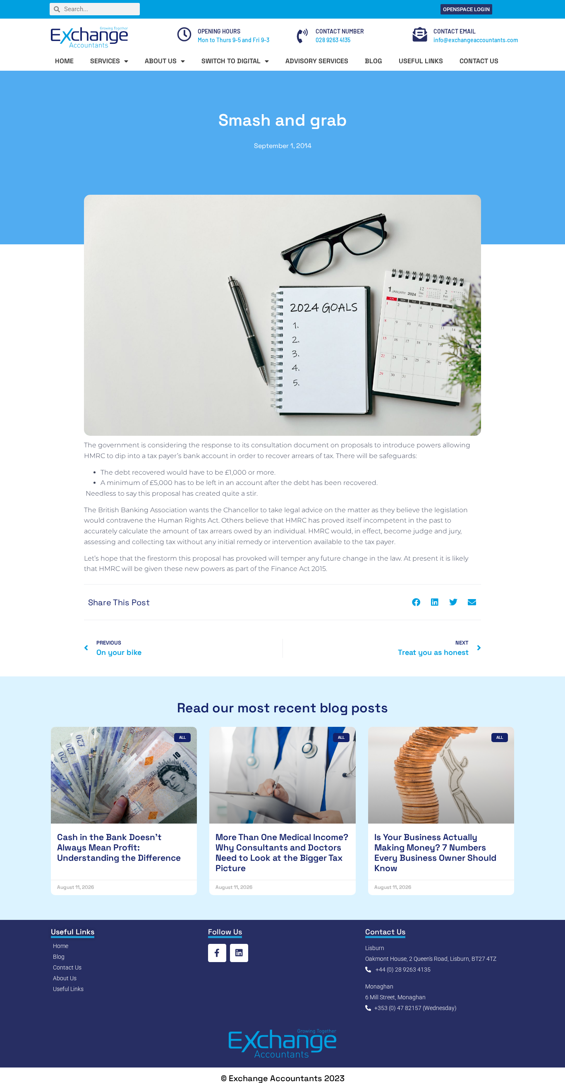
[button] (416, 602)
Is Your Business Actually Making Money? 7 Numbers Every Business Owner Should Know (435, 852)
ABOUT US (161, 61)
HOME (64, 61)
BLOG (373, 61)
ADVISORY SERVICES (316, 61)
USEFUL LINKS (421, 61)
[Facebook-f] (217, 953)
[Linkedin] (239, 953)
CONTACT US (479, 61)
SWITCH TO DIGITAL (231, 61)
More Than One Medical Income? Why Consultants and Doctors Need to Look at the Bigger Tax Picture (281, 852)
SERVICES (105, 61)
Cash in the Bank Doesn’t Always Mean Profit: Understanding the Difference (119, 847)
